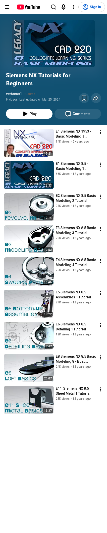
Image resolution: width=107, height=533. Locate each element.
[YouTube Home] (28, 7)
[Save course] (84, 98)
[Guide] (7, 7)
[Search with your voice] (63, 7)
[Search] (53, 7)
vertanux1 (14, 94)
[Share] (96, 98)
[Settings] (73, 7)
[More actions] (101, 132)
